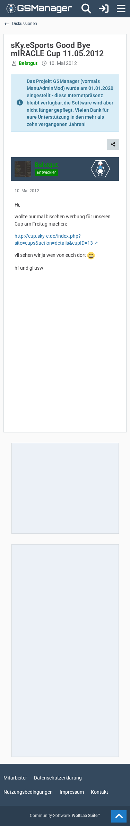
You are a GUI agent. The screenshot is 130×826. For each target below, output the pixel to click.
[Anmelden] (104, 8)
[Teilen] (113, 144)
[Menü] (121, 9)
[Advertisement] (65, 354)
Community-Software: (65, 815)
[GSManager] (39, 9)
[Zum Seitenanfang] (119, 816)
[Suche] (86, 9)
